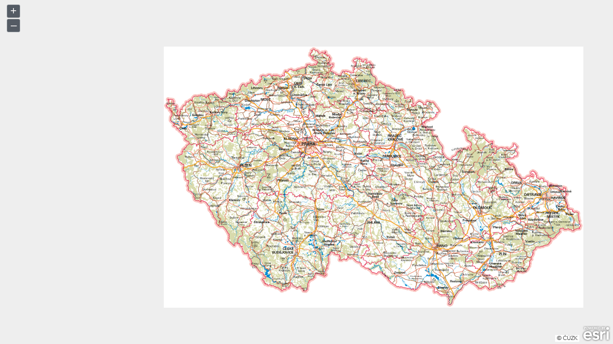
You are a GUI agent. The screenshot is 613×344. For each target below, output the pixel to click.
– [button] (14, 25)
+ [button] (13, 10)
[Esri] (596, 334)
